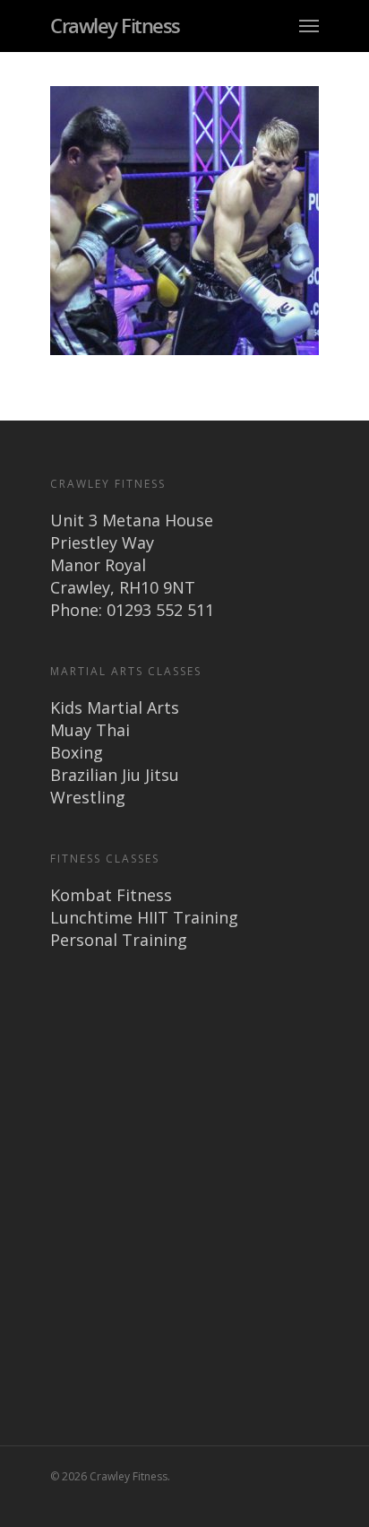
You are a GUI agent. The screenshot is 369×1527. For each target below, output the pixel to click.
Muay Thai (90, 730)
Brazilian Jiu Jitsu (114, 774)
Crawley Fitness (115, 25)
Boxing (76, 752)
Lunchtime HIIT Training (144, 917)
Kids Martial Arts (114, 707)
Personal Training (118, 939)
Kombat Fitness (111, 895)
